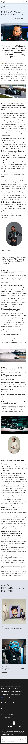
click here (11, 741)
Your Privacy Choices (8, 697)
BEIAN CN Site (12, 714)
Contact (12, 691)
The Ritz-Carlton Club (11, 686)
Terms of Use (4, 714)
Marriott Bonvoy (5, 691)
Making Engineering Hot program (16, 566)
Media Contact (18, 691)
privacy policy (19, 739)
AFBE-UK (21, 560)
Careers (3, 686)
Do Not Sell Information (6, 717)
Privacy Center (4, 694)
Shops (19, 686)
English (4, 708)
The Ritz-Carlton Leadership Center (10, 688)
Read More (4, 632)
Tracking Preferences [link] (15, 694)
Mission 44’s (11, 535)
